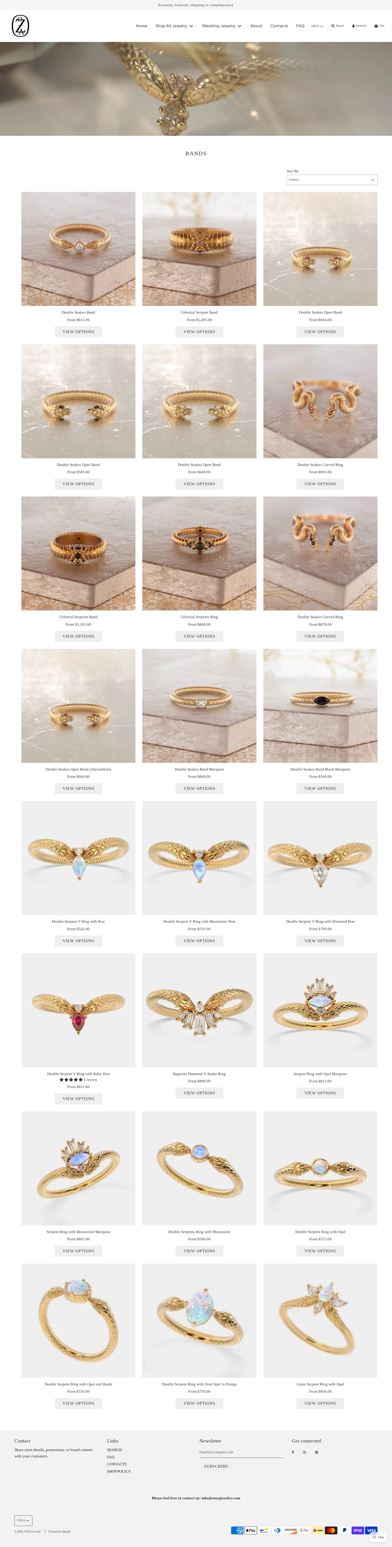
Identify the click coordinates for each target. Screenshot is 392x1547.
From (78, 320)
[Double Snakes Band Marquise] (199, 706)
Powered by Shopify (60, 1531)
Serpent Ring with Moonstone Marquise (78, 1232)
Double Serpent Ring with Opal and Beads (78, 1384)
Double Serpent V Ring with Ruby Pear (78, 1074)
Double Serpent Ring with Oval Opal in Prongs (199, 1384)
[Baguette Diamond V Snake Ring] (199, 1010)
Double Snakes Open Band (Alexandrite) (78, 769)
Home (141, 25)
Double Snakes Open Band (320, 312)
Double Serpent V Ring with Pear (78, 921)
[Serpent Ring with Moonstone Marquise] (78, 1168)
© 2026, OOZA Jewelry (28, 1531)
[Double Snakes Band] (78, 249)
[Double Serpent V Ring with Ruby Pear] (78, 1010)
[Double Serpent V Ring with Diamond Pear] (320, 858)
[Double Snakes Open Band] (320, 249)
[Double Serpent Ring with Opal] (320, 1168)
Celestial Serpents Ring (199, 617)
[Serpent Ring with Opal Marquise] (320, 1010)
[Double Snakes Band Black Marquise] (320, 706)
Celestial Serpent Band (199, 312)
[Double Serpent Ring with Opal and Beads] (78, 1320)
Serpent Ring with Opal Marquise (320, 1074)
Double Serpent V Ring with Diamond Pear (320, 921)
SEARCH (114, 1450)
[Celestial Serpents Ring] (199, 553)
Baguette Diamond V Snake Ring (199, 1074)
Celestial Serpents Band (78, 617)
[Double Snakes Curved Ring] (320, 401)
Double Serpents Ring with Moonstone (199, 1232)
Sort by (293, 171)
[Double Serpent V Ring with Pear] (78, 858)
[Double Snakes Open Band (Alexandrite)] (78, 706)
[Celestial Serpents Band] (78, 553)
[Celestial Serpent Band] (199, 249)
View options (78, 331)
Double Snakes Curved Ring (320, 465)
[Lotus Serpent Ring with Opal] (320, 1320)
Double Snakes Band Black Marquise (320, 769)
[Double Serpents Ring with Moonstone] (199, 1168)
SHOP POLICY (119, 1471)
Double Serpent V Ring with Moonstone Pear (199, 921)
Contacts (279, 25)
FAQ (300, 25)
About (256, 25)
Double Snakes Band (78, 312)
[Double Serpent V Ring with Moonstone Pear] (199, 858)
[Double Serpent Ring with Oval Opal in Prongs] (199, 1320)
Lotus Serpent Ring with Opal (320, 1384)
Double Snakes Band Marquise (199, 769)
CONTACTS (117, 1464)
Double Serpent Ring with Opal (320, 1232)
